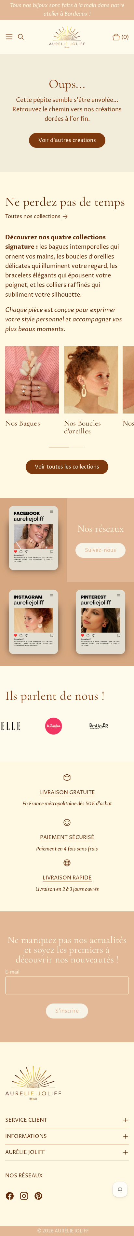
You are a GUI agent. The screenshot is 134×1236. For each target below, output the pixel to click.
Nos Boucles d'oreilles (82, 426)
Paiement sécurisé (67, 837)
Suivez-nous (100, 550)
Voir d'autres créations (67, 140)
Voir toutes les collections (67, 467)
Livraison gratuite (67, 792)
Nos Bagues (22, 423)
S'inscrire (67, 1011)
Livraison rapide (67, 877)
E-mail (12, 972)
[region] (67, 390)
